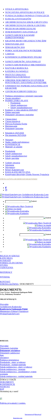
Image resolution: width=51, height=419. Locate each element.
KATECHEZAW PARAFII (6, 259)
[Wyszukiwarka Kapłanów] (17, 213)
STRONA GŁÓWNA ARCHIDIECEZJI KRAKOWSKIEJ (18, 179)
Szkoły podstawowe (18, 105)
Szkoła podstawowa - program (12, 369)
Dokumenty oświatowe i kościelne (19, 115)
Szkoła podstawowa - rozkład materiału (16, 376)
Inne (2, 355)
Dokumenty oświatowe (10, 350)
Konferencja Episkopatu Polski (23, 57)
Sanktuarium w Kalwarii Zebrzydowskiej (19, 36)
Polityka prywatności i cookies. (13, 403)
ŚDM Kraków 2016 (15, 47)
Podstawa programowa (9, 360)
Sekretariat (9, 165)
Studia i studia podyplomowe (17, 142)
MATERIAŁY (6, 272)
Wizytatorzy (10, 167)
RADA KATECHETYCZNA (17, 172)
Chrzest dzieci (11, 119)
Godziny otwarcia (12, 163)
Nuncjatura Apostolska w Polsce (24, 12)
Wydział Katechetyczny (10, 314)
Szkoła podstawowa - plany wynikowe (16, 367)
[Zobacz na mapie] (13, 209)
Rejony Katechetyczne (14, 170)
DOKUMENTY (7, 382)
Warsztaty (9, 140)
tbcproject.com (17, 418)
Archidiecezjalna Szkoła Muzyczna (26, 22)
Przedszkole (10, 151)
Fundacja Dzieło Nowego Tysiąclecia (27, 15)
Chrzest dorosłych (12, 121)
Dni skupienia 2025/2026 (15, 135)
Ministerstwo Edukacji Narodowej (14, 311)
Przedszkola (15, 103)
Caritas (9, 54)
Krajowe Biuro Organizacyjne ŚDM (25, 41)
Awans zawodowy (13, 98)
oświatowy (4, 357)
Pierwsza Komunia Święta (16, 124)
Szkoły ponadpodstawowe (21, 108)
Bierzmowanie (11, 126)
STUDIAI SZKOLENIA (6, 266)
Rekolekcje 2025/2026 (14, 133)
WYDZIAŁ (5, 277)
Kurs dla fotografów (18, 19)
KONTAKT (5, 282)
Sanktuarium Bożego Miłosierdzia (25, 65)
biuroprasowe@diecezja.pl (33, 414)
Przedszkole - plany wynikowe (13, 362)
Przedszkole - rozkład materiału (13, 365)
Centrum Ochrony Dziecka (21, 91)
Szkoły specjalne (12, 158)
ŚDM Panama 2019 (14, 44)
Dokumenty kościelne (14, 128)
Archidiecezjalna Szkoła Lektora (25, 25)
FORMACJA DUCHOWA (11, 263)
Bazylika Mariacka (16, 68)
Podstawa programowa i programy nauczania (23, 96)
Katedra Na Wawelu (17, 71)
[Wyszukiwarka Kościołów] (17, 211)
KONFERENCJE (12, 144)
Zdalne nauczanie (12, 112)
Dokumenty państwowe (10, 353)
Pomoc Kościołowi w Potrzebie (23, 50)
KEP (2, 389)
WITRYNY (5, 387)
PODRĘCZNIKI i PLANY (16, 100)
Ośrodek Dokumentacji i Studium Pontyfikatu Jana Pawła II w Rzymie (26, 81)
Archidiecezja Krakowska (10, 307)
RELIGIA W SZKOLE (10, 256)
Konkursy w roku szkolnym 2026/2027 (21, 110)
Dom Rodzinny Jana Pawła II (21, 32)
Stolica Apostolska (17, 9)
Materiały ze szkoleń (13, 147)
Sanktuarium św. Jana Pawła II (23, 61)
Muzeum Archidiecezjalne (20, 29)
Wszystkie (4, 304)
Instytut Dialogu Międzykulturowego (17, 75)
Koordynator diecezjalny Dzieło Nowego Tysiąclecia (27, 174)
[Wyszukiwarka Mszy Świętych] (19, 206)
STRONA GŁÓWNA (9, 284)
